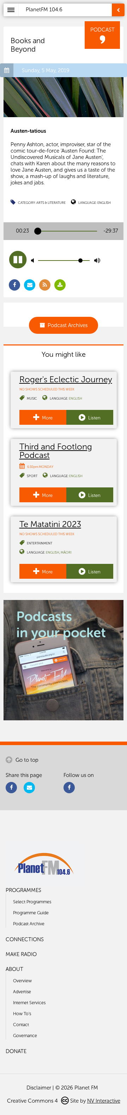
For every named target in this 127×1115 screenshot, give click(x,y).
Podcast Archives (67, 325)
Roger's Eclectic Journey (65, 379)
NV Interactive (103, 1101)
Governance (25, 1035)
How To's (22, 1013)
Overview (22, 980)
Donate (16, 1051)
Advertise (22, 991)
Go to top (26, 760)
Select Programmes (32, 901)
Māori (66, 552)
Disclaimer (38, 1088)
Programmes (23, 890)
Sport (32, 476)
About (14, 969)
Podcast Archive (28, 923)
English (104, 203)
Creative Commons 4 (33, 1101)
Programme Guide (31, 912)
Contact (21, 1024)
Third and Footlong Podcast (55, 450)
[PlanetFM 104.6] (72, 18)
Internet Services (29, 1002)
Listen (94, 418)
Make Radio (21, 954)
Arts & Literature (51, 203)
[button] (18, 260)
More (47, 418)
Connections (25, 939)
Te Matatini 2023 (50, 524)
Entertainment (39, 543)
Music (32, 398)
